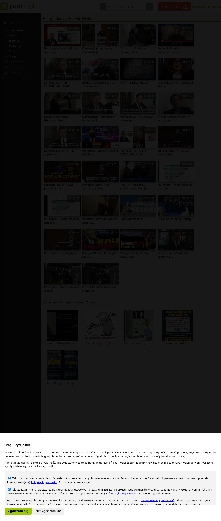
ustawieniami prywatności (157, 500)
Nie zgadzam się (48, 511)
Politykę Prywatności (44, 482)
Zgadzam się (18, 511)
